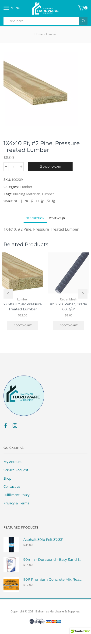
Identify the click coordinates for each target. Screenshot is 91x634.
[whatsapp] (48, 201)
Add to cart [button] (23, 325)
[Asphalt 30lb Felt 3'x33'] (11, 544)
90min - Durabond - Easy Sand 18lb (52, 560)
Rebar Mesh (68, 299)
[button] (8, 294)
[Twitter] (16, 201)
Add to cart (52, 166)
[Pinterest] (32, 201)
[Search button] (83, 21)
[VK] (26, 201)
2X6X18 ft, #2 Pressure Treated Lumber (23, 306)
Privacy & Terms (16, 503)
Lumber (51, 34)
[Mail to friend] (37, 201)
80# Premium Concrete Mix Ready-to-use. (52, 579)
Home (39, 34)
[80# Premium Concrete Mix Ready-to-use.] (11, 584)
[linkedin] (43, 201)
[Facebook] (21, 201)
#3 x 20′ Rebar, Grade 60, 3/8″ (68, 306)
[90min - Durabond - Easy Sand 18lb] (11, 564)
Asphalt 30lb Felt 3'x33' (43, 540)
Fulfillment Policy (16, 494)
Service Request (16, 470)
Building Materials (27, 193)
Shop (7, 478)
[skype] (53, 201)
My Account (13, 461)
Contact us (12, 486)
